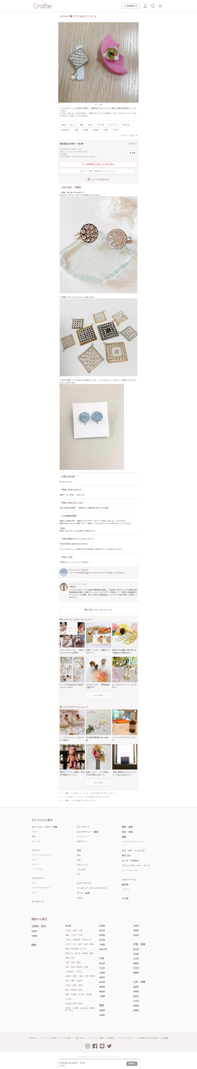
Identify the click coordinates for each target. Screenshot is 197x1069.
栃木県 (102, 930)
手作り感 (126, 125)
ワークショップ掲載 (96, 1038)
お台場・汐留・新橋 (73, 1003)
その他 (125, 898)
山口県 (136, 959)
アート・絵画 (83, 893)
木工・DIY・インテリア (133, 851)
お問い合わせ (80, 1038)
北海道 (34, 931)
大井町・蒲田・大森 (73, 930)
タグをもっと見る (127, 135)
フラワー (35, 850)
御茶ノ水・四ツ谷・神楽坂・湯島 (79, 953)
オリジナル (113, 125)
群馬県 (102, 935)
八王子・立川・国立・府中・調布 (79, 944)
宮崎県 (136, 1006)
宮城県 (34, 936)
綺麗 (63, 125)
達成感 (95, 130)
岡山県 (136, 949)
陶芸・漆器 (127, 827)
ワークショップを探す (49, 1038)
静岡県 (102, 987)
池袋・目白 (70, 958)
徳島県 (136, 963)
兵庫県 (136, 930)
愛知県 (102, 991)
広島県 (136, 954)
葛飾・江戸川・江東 (73, 935)
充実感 (85, 130)
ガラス (80, 898)
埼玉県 (102, 940)
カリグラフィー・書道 (87, 832)
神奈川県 (103, 949)
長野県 (102, 977)
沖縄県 (136, 1010)
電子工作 (126, 855)
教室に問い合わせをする (100, 610)
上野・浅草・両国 (72, 962)
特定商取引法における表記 (148, 1038)
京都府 (102, 1015)
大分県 (136, 1001)
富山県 (102, 963)
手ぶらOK (100, 125)
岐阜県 (102, 982)
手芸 (79, 850)
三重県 (102, 996)
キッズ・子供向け (130, 860)
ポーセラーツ (37, 901)
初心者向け (66, 130)
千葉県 (102, 944)
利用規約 (110, 1038)
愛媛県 (136, 973)
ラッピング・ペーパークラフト (92, 888)
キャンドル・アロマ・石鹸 (44, 827)
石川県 (102, 968)
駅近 (90, 125)
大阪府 (136, 926)
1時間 (105, 130)
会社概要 (165, 1038)
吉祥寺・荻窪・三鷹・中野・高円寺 (80, 976)
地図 (133, 153)
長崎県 (136, 991)
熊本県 (136, 996)
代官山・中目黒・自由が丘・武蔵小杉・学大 (80, 1009)
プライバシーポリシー (126, 1038)
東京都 (68, 926)
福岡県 (136, 987)
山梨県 (102, 973)
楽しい (72, 125)
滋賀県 (102, 1010)
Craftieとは (33, 1038)
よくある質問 (66, 1038)
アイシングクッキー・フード (136, 865)
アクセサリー (37, 878)
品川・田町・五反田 (73, 981)
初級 (76, 130)
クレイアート (83, 827)
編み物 (125, 884)
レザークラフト (84, 883)
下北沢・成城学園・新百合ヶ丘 (78, 940)
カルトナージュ (129, 879)
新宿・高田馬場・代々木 (75, 949)
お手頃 (115, 130)
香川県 (136, 968)
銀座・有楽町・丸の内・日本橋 (78, 994)
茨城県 (102, 926)
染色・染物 (127, 832)
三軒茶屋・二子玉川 (73, 971)
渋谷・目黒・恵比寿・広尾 (76, 967)
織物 (124, 837)
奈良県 (136, 935)
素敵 (81, 125)
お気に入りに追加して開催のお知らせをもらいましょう (108, 171)
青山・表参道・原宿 (73, 990)
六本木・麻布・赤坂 (73, 985)
